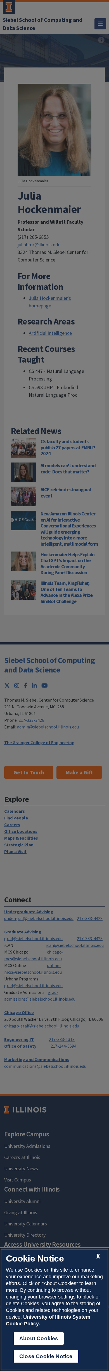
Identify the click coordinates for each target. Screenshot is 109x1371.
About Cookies (38, 1338)
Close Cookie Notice (46, 1356)
